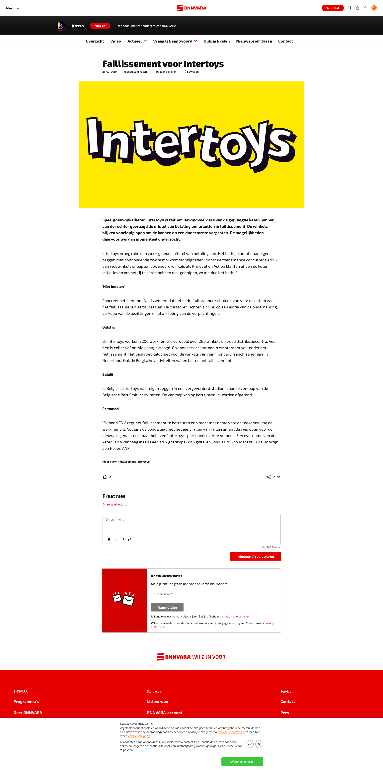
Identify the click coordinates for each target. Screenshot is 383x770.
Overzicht (95, 41)
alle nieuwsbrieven (237, 616)
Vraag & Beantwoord (172, 41)
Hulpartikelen (217, 41)
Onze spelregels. (115, 504)
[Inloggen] (365, 8)
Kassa (78, 25)
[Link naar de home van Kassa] (60, 26)
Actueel (134, 41)
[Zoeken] (349, 8)
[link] (127, 461)
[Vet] (109, 540)
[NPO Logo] (374, 8)
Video (115, 41)
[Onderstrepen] (122, 540)
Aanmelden (167, 607)
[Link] (129, 540)
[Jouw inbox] (357, 8)
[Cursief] (116, 540)
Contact (285, 41)
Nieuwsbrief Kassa (254, 41)
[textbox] (191, 524)
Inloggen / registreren (255, 556)
